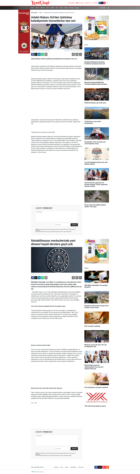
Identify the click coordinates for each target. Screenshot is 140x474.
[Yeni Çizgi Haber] (40, 2)
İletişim (66, 467)
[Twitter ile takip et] (102, 3)
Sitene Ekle (80, 467)
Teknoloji (71, 7)
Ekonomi (42, 7)
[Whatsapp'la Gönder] (42, 54)
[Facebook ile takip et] (99, 3)
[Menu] (108, 8)
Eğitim (66, 7)
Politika (52, 7)
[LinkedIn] (39, 54)
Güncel (37, 7)
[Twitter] (35, 54)
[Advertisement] (56, 102)
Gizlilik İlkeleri (73, 467)
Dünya (32, 7)
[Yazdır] (45, 54)
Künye (61, 467)
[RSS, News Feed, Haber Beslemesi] (107, 467)
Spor (57, 7)
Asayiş (77, 7)
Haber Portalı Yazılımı (38, 471)
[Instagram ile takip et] (104, 3)
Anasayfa (35, 12)
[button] (73, 54)
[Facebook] (32, 54)
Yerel (47, 7)
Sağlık (61, 7)
